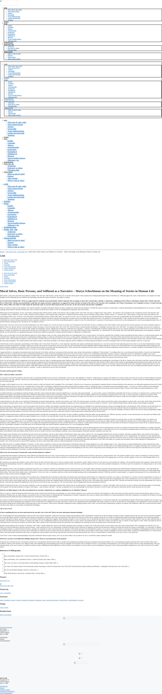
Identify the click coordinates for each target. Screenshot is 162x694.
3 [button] (8, 316)
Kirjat (5, 23)
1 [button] (126, 300)
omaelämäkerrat (72, 600)
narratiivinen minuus (53, 600)
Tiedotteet (11, 46)
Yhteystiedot (11, 57)
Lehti (5, 8)
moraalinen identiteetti (27, 600)
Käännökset (11, 34)
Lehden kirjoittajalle (14, 18)
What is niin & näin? (14, 59)
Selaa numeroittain (13, 11)
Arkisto (10, 13)
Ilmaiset (10, 37)
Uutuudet (10, 27)
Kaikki (10, 25)
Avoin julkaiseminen (14, 16)
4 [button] (1, 326)
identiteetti (7, 600)
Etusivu (2, 252)
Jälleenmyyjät (12, 41)
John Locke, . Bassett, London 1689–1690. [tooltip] (35, 316)
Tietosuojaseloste (5, 690)
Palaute (10, 55)
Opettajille (11, 15)
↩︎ (48, 556)
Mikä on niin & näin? (14, 54)
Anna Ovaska (4, 286)
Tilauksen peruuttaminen (7, 691)
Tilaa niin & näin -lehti (15, 10)
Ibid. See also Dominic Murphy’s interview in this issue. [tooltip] (133, 340)
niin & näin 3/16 (22, 252)
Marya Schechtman (5, 615)
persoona (81, 600)
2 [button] (119, 302)
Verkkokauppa (8, 43)
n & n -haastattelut (5, 593)
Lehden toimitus (8, 270)
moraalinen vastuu (40, 600)
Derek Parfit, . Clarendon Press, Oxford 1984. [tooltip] (24, 386)
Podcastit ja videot (13, 48)
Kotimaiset (11, 32)
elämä (1, 600)
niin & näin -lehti (11, 252)
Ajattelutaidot (12, 30)
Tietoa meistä (8, 52)
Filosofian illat (12, 50)
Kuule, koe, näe (9, 44)
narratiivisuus (63, 600)
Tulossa (10, 29)
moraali (18, 600)
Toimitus (10, 20)
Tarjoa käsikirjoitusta (14, 39)
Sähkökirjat (11, 36)
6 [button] (3, 386)
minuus (13, 600)
